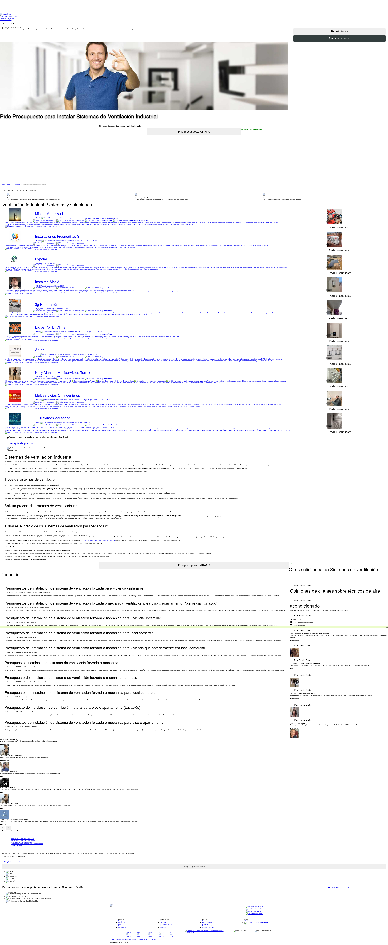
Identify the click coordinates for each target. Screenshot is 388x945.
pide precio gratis (11, 16)
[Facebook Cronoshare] (255, 909)
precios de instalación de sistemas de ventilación (98, 540)
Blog (119, 924)
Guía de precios (208, 927)
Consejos (163, 926)
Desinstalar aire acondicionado (21, 842)
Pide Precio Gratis (302, 585)
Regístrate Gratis (12, 861)
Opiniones (205, 924)
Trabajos (163, 922)
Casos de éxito (207, 926)
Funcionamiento (208, 922)
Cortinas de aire (16, 845)
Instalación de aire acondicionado (22, 839)
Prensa (120, 926)
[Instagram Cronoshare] (255, 906)
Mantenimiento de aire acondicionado (24, 840)
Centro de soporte (250, 921)
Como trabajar (165, 921)
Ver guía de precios (21, 443)
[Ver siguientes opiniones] (8, 828)
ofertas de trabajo (6, 20)
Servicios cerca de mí (209, 921)
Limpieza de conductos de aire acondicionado (27, 844)
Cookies (153, 939)
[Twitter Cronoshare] (253, 911)
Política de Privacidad (141, 939)
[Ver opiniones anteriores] (2, 828)
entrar (2, 16)
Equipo (120, 921)
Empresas (163, 927)
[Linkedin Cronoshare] (254, 914)
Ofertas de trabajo (166, 924)
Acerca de (121, 922)
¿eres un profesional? (7, 18)
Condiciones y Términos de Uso (121, 939)
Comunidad (122, 927)
